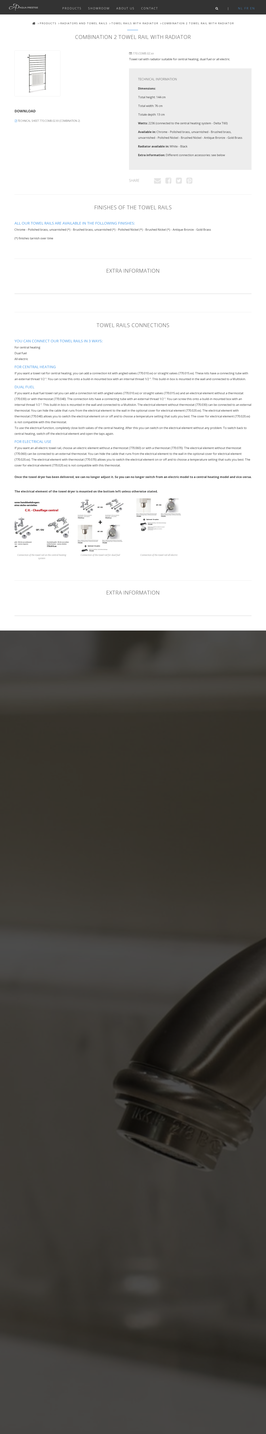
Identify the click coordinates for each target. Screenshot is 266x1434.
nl (240, 8)
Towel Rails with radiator (134, 23)
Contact (149, 8)
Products (72, 8)
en (252, 8)
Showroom (99, 8)
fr (246, 8)
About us (125, 8)
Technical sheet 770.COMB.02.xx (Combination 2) (48, 120)
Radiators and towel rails (83, 23)
